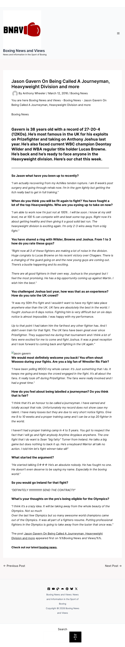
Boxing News (79, 93)
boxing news (48, 547)
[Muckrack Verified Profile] (58, 588)
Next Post (113, 565)
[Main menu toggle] (118, 33)
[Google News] (62, 588)
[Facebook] (48, 588)
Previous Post (14, 565)
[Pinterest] (67, 588)
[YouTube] (53, 588)
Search (62, 629)
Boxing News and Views (24, 50)
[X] (76, 588)
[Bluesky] (71, 588)
